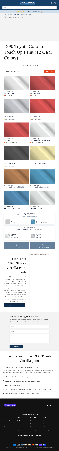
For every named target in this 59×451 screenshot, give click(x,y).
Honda (32, 420)
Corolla (25, 14)
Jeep (5, 423)
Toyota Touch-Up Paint (18, 14)
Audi (5, 417)
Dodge (45, 417)
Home (5, 14)
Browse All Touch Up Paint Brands (29, 435)
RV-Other (46, 427)
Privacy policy (18, 447)
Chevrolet (33, 417)
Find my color (49, 71)
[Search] (54, 7)
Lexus (19, 423)
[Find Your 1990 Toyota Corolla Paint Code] (42, 281)
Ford (18, 420)
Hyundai (45, 420)
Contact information (50, 447)
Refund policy (25, 447)
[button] (3, 2)
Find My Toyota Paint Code (14, 305)
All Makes (10, 14)
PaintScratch (10, 447)
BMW (18, 417)
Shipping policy (41, 447)
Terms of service (33, 447)
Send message (16, 346)
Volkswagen (33, 430)
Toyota (19, 430)
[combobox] (29, 7)
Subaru (6, 430)
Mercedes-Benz (8, 427)
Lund (31, 423)
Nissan (19, 427)
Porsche (32, 427)
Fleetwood (7, 420)
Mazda (45, 423)
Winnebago (46, 430)
